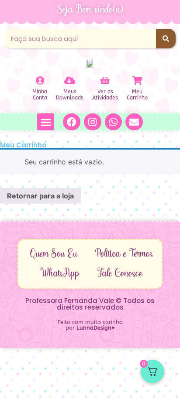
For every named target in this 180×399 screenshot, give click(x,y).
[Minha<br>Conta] (39, 80)
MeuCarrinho (137, 95)
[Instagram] (92, 122)
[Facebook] (71, 122)
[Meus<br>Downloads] (70, 80)
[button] (45, 121)
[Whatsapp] (113, 122)
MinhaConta (39, 95)
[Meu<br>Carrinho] (137, 80)
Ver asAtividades (105, 95)
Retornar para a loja (40, 195)
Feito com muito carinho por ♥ (90, 325)
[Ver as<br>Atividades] (105, 80)
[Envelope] (134, 122)
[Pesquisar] (166, 38)
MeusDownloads (69, 95)
